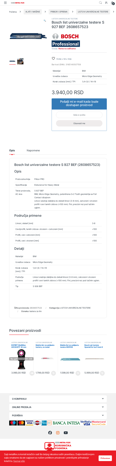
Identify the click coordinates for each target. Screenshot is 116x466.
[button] (45, 20)
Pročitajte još (30, 373)
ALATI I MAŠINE (32, 11)
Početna (13, 11)
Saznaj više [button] (19, 461)
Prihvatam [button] (105, 458)
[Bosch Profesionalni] (66, 40)
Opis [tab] (12, 150)
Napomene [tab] (33, 150)
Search (100, 2)
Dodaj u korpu (53, 373)
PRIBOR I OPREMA (59, 11)
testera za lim (35, 311)
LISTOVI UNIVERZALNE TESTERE (93, 11)
